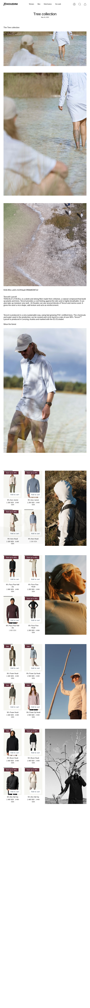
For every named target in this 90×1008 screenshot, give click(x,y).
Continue (67, 522)
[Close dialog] (87, 472)
